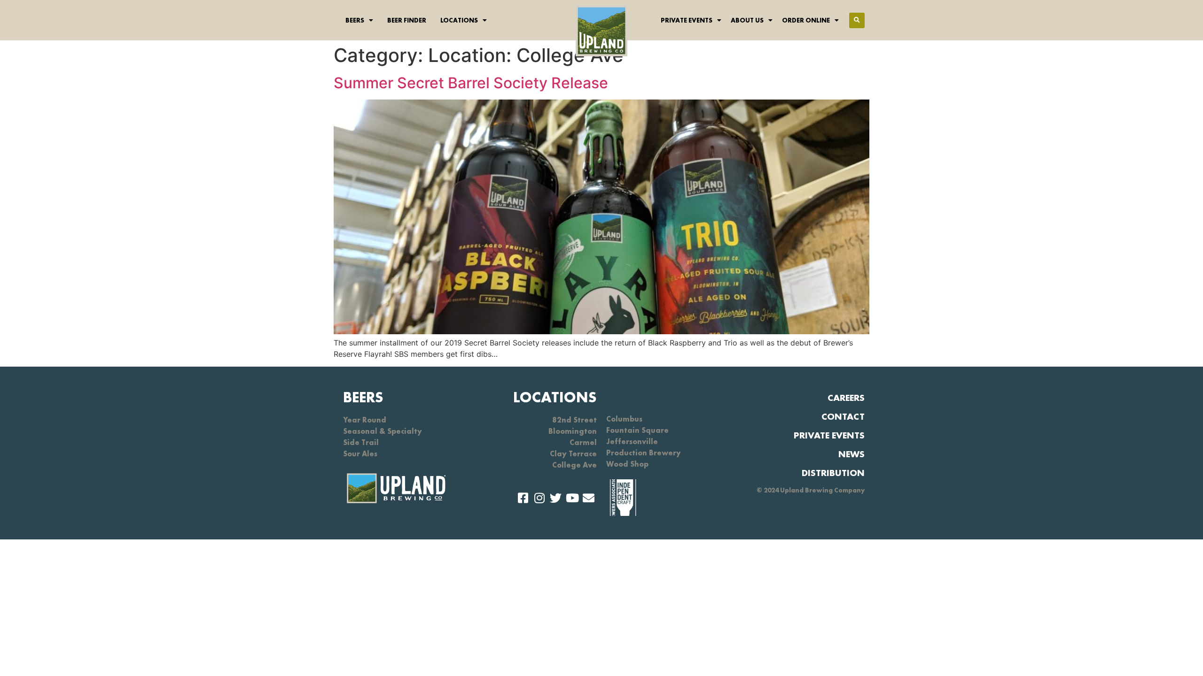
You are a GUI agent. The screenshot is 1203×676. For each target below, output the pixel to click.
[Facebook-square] (523, 498)
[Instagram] (539, 498)
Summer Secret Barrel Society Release (471, 83)
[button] (857, 20)
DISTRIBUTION (833, 473)
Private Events (686, 20)
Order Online (806, 20)
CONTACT (843, 416)
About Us (747, 20)
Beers (354, 20)
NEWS (851, 454)
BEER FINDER (406, 20)
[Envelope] (588, 498)
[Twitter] (555, 498)
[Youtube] (572, 498)
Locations (459, 20)
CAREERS (846, 398)
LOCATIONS (555, 397)
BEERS (363, 397)
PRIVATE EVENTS (829, 435)
